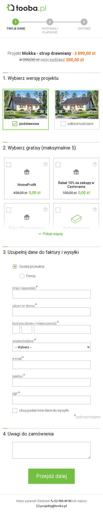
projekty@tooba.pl (53, 506)
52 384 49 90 (62, 501)
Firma (30, 276)
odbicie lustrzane (80, 124)
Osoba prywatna (31, 266)
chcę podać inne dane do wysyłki (44, 410)
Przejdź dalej (51, 476)
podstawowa (29, 124)
